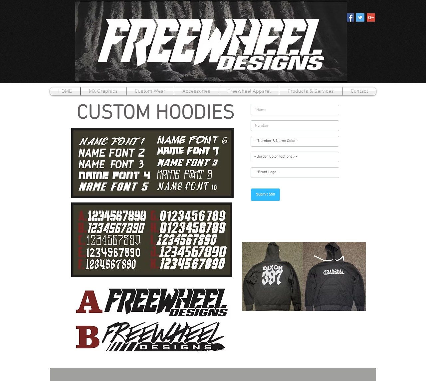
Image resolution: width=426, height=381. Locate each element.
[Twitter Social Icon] (360, 17)
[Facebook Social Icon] (349, 17)
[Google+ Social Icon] (371, 17)
